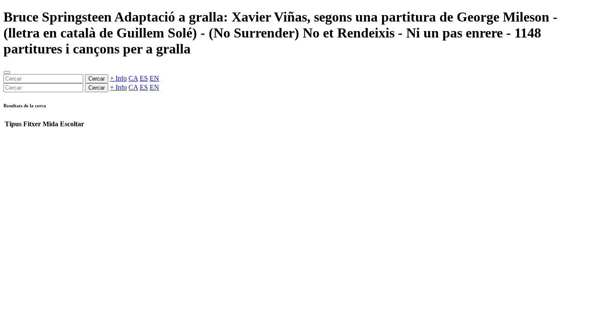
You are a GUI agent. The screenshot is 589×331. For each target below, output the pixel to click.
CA (133, 78)
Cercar (96, 78)
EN (154, 78)
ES (144, 78)
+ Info (118, 78)
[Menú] (6, 72)
